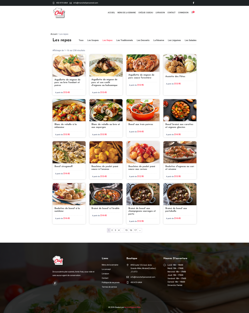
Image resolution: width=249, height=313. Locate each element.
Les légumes (174, 40)
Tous (81, 40)
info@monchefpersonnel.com (85, 3)
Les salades (190, 40)
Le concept (106, 269)
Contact (171, 13)
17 (135, 230)
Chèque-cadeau (145, 13)
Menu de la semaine (126, 13)
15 (126, 230)
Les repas (108, 40)
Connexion (183, 13)
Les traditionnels (124, 40)
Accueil (111, 13)
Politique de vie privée (111, 282)
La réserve (158, 40)
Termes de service (109, 287)
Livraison (160, 13)
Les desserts (143, 40)
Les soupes (93, 40)
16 (131, 230)
